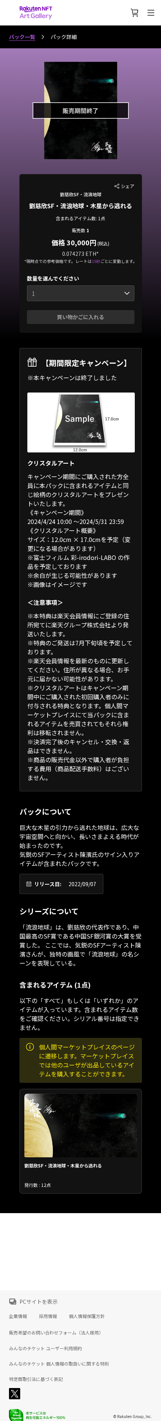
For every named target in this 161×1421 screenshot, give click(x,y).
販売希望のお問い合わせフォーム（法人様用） (56, 1332)
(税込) (102, 243)
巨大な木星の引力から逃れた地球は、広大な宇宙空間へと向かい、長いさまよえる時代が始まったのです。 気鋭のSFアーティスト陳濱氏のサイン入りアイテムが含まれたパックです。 (79, 845)
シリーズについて (49, 911)
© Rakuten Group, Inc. (132, 1416)
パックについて (45, 811)
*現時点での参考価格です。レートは (58, 261)
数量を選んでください (53, 278)
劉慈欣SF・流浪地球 (80, 194)
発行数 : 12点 (37, 1185)
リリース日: (47, 884)
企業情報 (18, 1316)
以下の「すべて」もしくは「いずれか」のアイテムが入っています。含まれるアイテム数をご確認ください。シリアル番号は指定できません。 (79, 1014)
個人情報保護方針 (87, 1316)
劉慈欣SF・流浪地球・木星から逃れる (80, 205)
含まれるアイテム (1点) (55, 985)
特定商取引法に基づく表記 (36, 1379)
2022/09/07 (82, 884)
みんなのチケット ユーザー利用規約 (45, 1348)
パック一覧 (22, 36)
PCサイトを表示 (38, 1301)
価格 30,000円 (74, 242)
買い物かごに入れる (80, 317)
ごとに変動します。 (118, 261)
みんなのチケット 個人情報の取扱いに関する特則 (59, 1364)
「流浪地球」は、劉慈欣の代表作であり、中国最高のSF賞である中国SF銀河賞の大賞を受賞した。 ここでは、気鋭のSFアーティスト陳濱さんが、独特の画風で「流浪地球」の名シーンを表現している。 (80, 944)
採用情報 (48, 1316)
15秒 (96, 261)
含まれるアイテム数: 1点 (80, 218)
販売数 (79, 230)
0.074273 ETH (79, 254)
